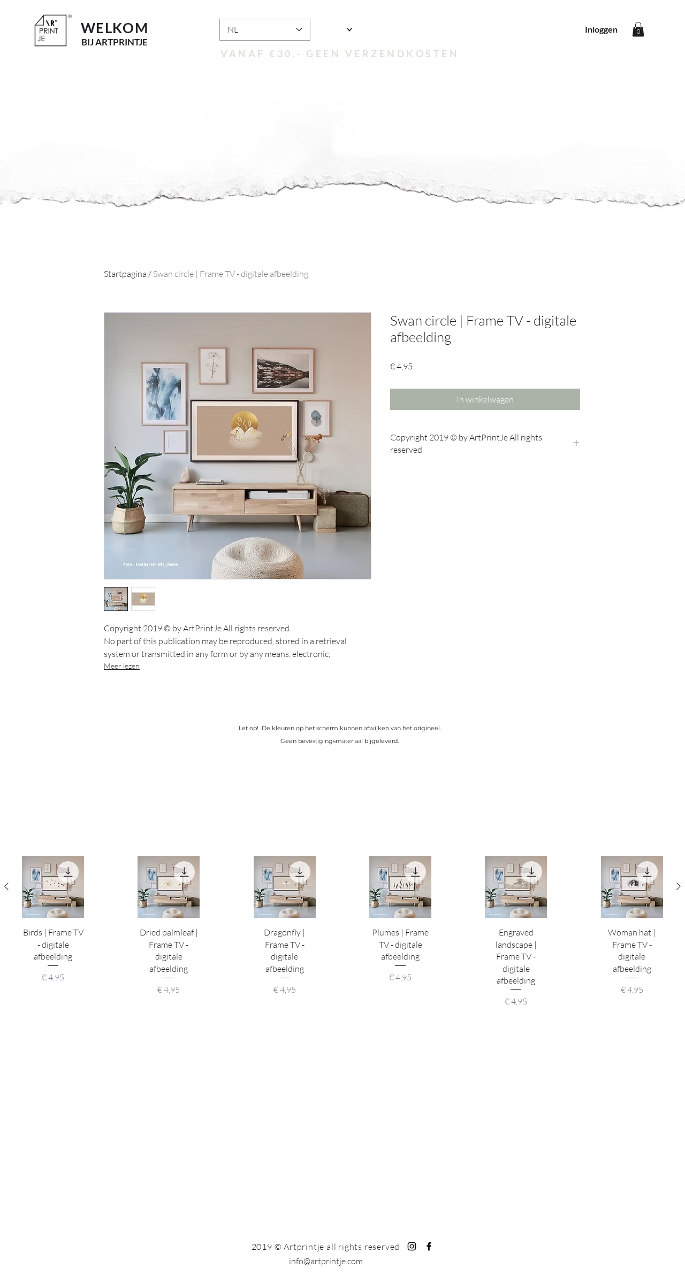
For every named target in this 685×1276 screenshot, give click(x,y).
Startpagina (125, 273)
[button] (638, 29)
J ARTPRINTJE (119, 42)
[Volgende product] (678, 886)
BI (85, 42)
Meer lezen (122, 665)
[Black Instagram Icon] (411, 1246)
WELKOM (114, 27)
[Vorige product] (6, 886)
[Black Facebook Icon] (429, 1246)
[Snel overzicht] (53, 887)
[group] (342, 937)
